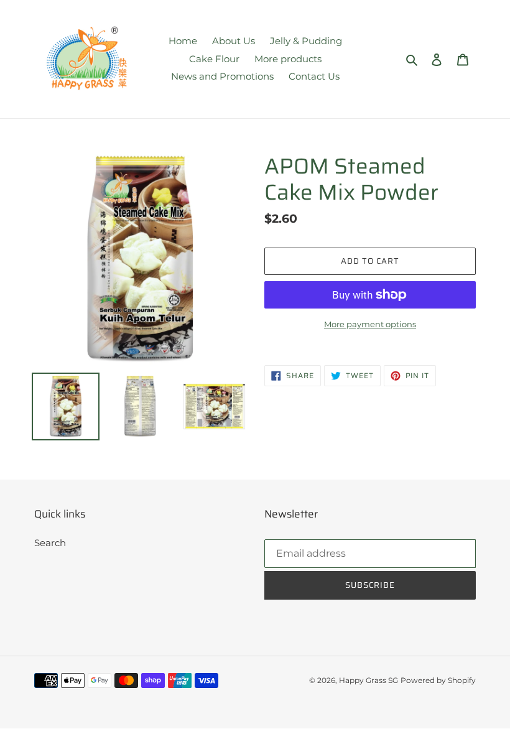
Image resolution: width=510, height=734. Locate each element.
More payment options (370, 324)
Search (50, 543)
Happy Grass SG (368, 680)
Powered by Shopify (438, 680)
